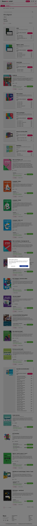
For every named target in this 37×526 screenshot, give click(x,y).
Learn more (10, 263)
